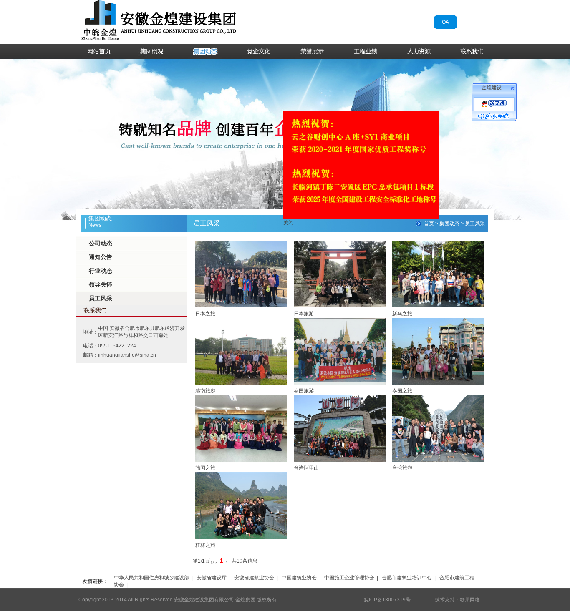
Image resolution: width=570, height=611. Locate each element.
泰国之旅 (402, 391)
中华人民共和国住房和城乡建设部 (151, 578)
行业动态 (100, 270)
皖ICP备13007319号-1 (389, 600)
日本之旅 (205, 314)
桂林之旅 (205, 545)
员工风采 (100, 298)
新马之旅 (402, 314)
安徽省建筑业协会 (254, 578)
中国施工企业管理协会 (349, 578)
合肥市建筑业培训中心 (407, 578)
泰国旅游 (304, 391)
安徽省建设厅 (212, 578)
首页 (429, 223)
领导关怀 (100, 284)
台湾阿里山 (306, 468)
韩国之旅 (205, 468)
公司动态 (100, 243)
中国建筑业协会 (299, 578)
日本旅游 (304, 314)
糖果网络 (470, 600)
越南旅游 (205, 391)
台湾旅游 (402, 468)
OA (445, 22)
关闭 (305, 206)
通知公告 (100, 257)
